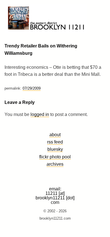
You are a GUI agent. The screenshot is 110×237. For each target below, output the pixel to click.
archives (55, 164)
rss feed (55, 141)
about (55, 134)
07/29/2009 (32, 88)
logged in (39, 114)
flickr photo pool (55, 156)
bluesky (55, 149)
